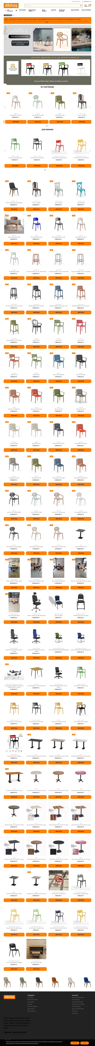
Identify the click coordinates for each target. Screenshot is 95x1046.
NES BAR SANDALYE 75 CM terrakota (81, 306)
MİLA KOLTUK (59, 340)
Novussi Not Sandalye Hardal (59, 721)
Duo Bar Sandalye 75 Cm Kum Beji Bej (80, 271)
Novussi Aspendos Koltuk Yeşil (14, 158)
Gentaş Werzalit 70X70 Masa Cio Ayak (36, 825)
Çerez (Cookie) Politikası (78, 1009)
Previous (5, 40)
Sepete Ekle (59, 122)
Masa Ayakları (44, 10)
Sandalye (53, 10)
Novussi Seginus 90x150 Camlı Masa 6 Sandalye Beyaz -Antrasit (14, 686)
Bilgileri (87, 1)
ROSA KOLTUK (36, 340)
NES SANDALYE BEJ (36, 443)
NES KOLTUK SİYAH (80, 374)
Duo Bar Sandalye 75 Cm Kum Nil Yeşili (58, 271)
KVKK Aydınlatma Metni (77, 1002)
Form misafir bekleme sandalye (14, 962)
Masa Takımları (14, 579)
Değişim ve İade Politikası (78, 1004)
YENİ (51, 93)
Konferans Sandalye (62, 10)
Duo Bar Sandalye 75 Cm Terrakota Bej (36, 271)
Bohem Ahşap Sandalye (14, 237)
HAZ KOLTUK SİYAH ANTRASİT (14, 512)
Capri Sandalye (36, 115)
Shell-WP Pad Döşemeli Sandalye (14, 202)
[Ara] (81, 5)
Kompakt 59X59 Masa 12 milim (80, 158)
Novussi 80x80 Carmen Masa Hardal (36, 686)
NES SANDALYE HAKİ (36, 478)
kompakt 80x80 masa (80, 546)
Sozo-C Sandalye (36, 202)
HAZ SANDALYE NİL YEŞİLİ (80, 115)
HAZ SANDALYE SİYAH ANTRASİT (14, 546)
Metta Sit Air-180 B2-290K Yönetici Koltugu (58, 686)
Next (89, 40)
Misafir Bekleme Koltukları (58, 648)
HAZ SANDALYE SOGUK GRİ (81, 512)
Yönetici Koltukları (36, 614)
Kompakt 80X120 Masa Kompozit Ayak (36, 756)
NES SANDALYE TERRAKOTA (36, 158)
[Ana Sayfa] (16, 10)
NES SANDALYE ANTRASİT (59, 443)
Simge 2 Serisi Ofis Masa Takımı (36, 581)
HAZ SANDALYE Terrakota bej (59, 546)
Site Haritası (75, 1011)
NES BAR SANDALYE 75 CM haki (14, 340)
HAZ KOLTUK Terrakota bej (58, 512)
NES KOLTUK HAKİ (59, 409)
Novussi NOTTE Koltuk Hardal (14, 721)
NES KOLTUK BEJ (58, 158)
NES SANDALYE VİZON (14, 478)
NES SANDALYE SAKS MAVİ (58, 478)
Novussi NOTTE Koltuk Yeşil (81, 686)
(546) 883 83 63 (77, 1)
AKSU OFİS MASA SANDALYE (58, 581)
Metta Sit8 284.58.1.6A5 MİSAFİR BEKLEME (59, 650)
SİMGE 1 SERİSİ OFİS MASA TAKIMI (14, 581)
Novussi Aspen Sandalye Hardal (14, 928)
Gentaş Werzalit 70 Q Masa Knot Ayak (36, 790)
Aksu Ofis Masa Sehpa (14, 615)
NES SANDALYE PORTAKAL (81, 443)
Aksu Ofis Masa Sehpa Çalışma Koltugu (81, 581)
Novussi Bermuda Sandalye (81, 721)
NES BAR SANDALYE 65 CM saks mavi (59, 306)
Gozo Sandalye (14, 115)
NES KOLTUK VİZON (81, 409)
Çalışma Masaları (58, 579)
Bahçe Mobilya (75, 10)
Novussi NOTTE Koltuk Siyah (36, 721)
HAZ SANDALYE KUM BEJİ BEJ (36, 546)
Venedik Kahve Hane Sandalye (81, 615)
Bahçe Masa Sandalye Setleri (12, 684)
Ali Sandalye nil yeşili (14, 271)
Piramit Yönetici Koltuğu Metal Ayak (36, 615)
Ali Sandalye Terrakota (58, 115)
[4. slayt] (51, 170)
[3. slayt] (49, 170)
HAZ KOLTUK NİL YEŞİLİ (36, 512)
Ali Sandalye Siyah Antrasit (58, 237)
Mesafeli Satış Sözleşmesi (78, 997)
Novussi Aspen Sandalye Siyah (80, 893)
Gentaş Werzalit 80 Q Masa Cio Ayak (36, 859)
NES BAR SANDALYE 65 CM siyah (36, 306)
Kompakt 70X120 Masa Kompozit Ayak (58, 756)
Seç (13, 15)
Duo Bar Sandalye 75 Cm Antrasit (14, 306)
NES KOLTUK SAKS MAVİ (58, 374)
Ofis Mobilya (22, 10)
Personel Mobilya (86, 10)
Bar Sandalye (36, 270)
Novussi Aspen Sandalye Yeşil (36, 928)
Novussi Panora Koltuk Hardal (81, 928)
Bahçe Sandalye (12, 156)
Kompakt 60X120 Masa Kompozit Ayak (80, 756)
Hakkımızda (75, 1013)
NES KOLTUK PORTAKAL (36, 409)
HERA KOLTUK (14, 374)
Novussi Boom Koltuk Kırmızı (59, 893)
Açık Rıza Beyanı (76, 999)
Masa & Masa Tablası (32, 10)
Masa (80, 156)
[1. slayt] (47, 126)
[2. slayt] (49, 126)
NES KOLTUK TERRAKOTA (14, 409)
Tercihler (75, 1043)
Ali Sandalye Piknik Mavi (36, 237)
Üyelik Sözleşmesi (76, 1006)
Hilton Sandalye (59, 615)
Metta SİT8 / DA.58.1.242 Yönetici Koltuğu (14, 650)
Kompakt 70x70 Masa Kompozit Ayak (36, 893)
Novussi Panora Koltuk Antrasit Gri (58, 928)
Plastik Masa (36, 684)
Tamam (84, 1043)
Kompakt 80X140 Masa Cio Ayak (14, 790)
